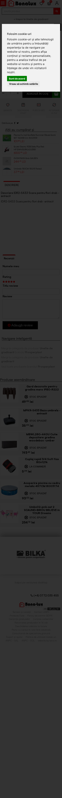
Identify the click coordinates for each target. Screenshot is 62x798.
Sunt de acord (17, 78)
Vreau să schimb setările (23, 83)
